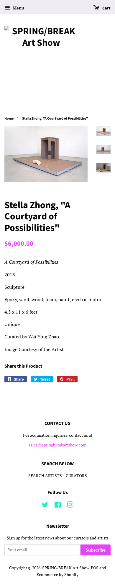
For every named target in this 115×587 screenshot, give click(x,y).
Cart (106, 8)
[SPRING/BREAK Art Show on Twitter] (45, 505)
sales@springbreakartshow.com (57, 445)
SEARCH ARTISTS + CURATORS (57, 475)
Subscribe (96, 550)
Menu (18, 8)
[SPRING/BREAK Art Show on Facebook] (57, 505)
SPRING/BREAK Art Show (65, 567)
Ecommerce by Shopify (57, 574)
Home (9, 118)
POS (94, 567)
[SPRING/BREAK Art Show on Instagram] (70, 505)
